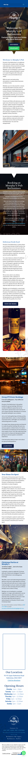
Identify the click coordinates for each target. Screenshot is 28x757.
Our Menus (14, 44)
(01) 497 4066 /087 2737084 (14, 730)
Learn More (7, 446)
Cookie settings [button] (6, 753)
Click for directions (14, 680)
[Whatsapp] (24, 753)
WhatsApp (14, 48)
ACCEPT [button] (20, 753)
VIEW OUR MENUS (10, 304)
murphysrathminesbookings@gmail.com (13, 608)
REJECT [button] (14, 753)
